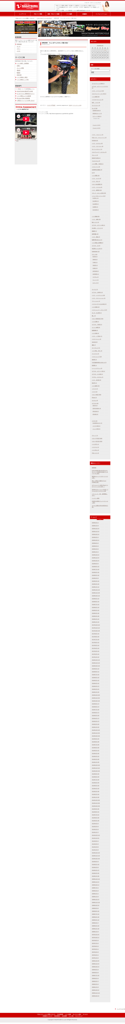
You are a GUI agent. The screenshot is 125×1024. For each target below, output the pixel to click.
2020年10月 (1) (95, 540)
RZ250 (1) (95, 256)
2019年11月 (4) (95, 557)
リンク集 (71, 1016)
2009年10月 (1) (95, 884)
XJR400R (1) (96, 274)
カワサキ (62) (95, 403)
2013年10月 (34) (96, 771)
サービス (85, 1014)
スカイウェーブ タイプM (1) (99, 93)
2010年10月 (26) (96, 858)
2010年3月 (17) (95, 870)
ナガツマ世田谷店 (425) (97, 318)
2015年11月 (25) (96, 698)
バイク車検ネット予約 (23, 79)
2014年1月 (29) (95, 762)
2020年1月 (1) (95, 551)
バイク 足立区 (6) (96, 380)
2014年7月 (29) (95, 744)
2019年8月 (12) (95, 566)
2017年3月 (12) (95, 651)
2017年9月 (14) (95, 633)
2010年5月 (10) (95, 864)
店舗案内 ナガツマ (47, 1016)
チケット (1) (95, 435)
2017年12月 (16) (96, 624)
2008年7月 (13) (95, 914)
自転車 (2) (94, 359)
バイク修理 (69, 14)
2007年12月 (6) (95, 934)
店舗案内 (84, 14)
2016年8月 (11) (95, 671)
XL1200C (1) (96, 201)
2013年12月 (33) (96, 765)
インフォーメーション (101, 14)
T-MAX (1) (95, 262)
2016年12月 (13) (96, 660)
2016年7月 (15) (95, 674)
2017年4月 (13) (95, 648)
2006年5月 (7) (95, 981)
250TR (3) (95, 405)
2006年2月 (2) (95, 984)
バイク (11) (94, 391)
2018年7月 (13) (95, 604)
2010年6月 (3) (95, 861)
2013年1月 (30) (95, 797)
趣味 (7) (94, 345)
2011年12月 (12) (96, 835)
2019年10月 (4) (95, 560)
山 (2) (93, 172)
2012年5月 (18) (95, 820)
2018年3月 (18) (95, 616)
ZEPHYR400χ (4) (97, 408)
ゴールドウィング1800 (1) (98, 83)
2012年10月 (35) (96, 806)
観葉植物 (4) (95, 330)
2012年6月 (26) (95, 817)
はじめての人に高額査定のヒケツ (25, 93)
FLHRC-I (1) (96, 198)
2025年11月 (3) (95, 531)
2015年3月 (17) (95, 721)
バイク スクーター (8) (97, 146)
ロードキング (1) (96, 347)
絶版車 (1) (94, 231)
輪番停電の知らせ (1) (97, 239)
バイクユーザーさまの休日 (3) (99, 304)
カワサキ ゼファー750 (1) (98, 371)
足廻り (18, 65)
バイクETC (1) (95, 444)
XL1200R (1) (96, 204)
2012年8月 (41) (95, 811)
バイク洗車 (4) (95, 333)
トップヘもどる (121, 1009)
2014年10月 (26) (96, 735)
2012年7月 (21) (95, 814)
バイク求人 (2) (95, 450)
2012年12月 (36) (96, 800)
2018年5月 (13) (95, 610)
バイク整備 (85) (96, 216)
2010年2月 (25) (95, 873)
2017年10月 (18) (96, 630)
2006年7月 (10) (95, 975)
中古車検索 (60, 1014)
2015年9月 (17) (95, 703)
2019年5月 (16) (95, 575)
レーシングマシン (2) (97, 368)
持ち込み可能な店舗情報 (23, 98)
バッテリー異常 (95, 498)
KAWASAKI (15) (96, 251)
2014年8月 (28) (95, 741)
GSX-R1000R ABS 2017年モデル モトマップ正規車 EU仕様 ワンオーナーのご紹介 (100, 472)
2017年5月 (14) (95, 645)
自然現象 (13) (95, 234)
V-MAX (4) (95, 268)
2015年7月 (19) (95, 709)
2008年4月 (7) (95, 922)
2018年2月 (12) (95, 619)
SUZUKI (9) (94, 342)
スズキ (18, 51)
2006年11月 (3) (95, 963)
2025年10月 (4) (95, 534)
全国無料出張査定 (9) (97, 169)
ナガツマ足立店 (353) (97, 441)
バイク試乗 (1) (95, 321)
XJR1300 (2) (96, 271)
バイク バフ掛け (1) (97, 336)
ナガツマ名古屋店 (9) (97, 184)
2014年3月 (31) (95, 756)
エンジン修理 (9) (96, 327)
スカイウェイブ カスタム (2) (99, 152)
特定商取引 (57, 1016)
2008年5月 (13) (95, 919)
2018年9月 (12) (95, 598)
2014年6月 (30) (95, 747)
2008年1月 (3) (95, 931)
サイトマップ (78, 1016)
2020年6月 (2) (95, 543)
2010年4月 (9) (95, 867)
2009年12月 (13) (96, 879)
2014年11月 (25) (96, 733)
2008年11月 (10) (96, 902)
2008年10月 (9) (95, 905)
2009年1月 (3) (95, 896)
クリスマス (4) (95, 353)
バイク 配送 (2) (96, 236)
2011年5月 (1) (95, 841)
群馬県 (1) (94, 365)
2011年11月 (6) (95, 838)
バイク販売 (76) (96, 385)
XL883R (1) (95, 206)
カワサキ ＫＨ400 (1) (97, 374)
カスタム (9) (95, 400)
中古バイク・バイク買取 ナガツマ (25, 18)
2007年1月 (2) (95, 957)
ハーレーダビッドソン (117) (98, 196)
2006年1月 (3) (95, 987)
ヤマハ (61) (94, 254)
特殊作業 (19, 75)
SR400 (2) (95, 259)
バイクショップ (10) (97, 356)
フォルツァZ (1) (96, 128)
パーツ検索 (68, 1014)
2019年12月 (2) (95, 554)
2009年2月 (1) (95, 893)
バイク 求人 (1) (96, 181)
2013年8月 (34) (95, 776)
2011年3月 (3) (95, 844)
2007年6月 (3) (95, 946)
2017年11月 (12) (96, 627)
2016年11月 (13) (96, 662)
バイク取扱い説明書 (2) (97, 242)
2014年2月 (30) (95, 759)
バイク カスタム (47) (97, 143)
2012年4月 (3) (95, 823)
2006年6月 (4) (95, 978)
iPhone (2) (94, 397)
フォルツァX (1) (96, 125)
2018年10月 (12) (96, 595)
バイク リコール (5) (97, 187)
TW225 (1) (95, 265)
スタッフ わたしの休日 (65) (99, 193)
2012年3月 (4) (95, 826)
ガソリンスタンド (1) (97, 149)
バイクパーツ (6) (96, 166)
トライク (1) (95, 388)
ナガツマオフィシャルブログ (44, 18)
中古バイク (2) (95, 453)
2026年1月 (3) (95, 525)
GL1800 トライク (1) (97, 228)
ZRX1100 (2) (96, 411)
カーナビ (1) (95, 289)
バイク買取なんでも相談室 (24, 96)
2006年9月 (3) (95, 969)
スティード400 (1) (97, 116)
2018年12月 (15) (96, 589)
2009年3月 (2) (95, 890)
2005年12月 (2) (95, 990)
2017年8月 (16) (95, 636)
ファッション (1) (96, 301)
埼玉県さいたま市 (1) (97, 248)
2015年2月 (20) (95, 724)
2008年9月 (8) (95, 908)
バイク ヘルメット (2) (97, 134)
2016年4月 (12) (95, 683)
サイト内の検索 (95, 68)
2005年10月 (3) (95, 995)
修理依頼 (94, 467)
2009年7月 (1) (95, 887)
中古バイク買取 (38, 14)
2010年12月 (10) (96, 852)
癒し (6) (94, 315)
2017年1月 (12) (95, 657)
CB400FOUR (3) (97, 110)
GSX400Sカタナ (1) (97, 423)
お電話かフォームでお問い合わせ (25, 100)
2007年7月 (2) (95, 943)
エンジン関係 (20, 68)
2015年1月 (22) (95, 727)
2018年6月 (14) (95, 607)
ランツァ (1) (96, 280)
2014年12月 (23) (96, 730)
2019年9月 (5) (95, 563)
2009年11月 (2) (95, 882)
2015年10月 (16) (96, 700)
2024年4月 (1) (95, 537)
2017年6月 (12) (95, 642)
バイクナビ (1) (95, 447)
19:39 (70, 105)
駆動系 (18, 72)
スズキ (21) (94, 420)
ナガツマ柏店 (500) (96, 394)
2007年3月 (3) (95, 952)
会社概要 (64, 1016)
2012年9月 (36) (95, 809)
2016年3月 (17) (95, 686)
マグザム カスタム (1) (97, 377)
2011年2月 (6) (95, 846)
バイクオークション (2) (97, 99)
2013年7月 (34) (95, 779)
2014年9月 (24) (95, 738)
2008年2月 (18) (95, 928)
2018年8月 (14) (95, 601)
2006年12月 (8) (95, 960)
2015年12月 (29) (96, 695)
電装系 (18, 70)
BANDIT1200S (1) (96, 158)
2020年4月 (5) (95, 549)
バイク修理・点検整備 (23, 63)
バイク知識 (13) (96, 307)
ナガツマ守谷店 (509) (97, 438)
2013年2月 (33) (95, 794)
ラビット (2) (95, 155)
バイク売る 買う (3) (97, 350)
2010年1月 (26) (95, 876)
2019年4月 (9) (95, 578)
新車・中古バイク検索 (53, 14)
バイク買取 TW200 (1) (97, 163)
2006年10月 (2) (95, 966)
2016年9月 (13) (95, 668)
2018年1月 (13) (95, 622)
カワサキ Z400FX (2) (97, 292)
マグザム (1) (96, 277)
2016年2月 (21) (95, 689)
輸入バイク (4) (95, 222)
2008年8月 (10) (95, 911)
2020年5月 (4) (95, 546)
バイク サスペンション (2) (98, 298)
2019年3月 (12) (95, 581)
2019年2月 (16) (95, 584)
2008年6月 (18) (95, 917)
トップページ (22, 14)
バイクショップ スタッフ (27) (99, 310)
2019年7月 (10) (95, 569)
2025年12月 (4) (95, 528)
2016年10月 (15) (96, 665)
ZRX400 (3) (95, 414)
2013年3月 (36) (95, 791)
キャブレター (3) (96, 105)
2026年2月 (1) (95, 522)
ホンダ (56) (94, 108)
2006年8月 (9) (95, 972)
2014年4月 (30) (95, 753)
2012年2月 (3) (95, 829)
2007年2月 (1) (95, 955)
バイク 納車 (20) (96, 219)
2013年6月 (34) (95, 782)
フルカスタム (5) (96, 161)
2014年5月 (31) (95, 750)
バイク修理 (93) (96, 96)
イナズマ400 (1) (96, 426)
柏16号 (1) (94, 383)
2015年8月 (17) (95, 706)
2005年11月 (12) (96, 993)
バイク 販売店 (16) (97, 190)
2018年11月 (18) (96, 592)
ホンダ (18, 46)
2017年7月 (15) (95, 639)
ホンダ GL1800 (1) (97, 312)
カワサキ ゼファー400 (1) (98, 225)
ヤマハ (18, 48)
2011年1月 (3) (95, 849)
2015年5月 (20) (95, 715)
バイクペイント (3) (96, 339)
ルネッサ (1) (96, 282)
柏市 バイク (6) (96, 102)
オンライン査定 (77, 1014)
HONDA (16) (95, 140)
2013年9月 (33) (95, 773)
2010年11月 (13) (96, 855)
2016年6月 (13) (95, 677)
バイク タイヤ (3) (96, 178)
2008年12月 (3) (95, 899)
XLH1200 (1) (96, 209)
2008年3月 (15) (95, 925)
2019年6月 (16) (95, 572)
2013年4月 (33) (95, 788)
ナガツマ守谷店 (51, 105)
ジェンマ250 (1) (96, 428)
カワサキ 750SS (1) (97, 324)
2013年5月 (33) (95, 785)
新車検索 (19, 44)
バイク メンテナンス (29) (98, 295)
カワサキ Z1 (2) (96, 245)
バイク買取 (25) (96, 175)
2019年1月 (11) (95, 587)
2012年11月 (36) (96, 803)
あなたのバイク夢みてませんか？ (24, 125)
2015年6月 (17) (95, 712)
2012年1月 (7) (95, 832)
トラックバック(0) (76, 105)
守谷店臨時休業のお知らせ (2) (99, 362)
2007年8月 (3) (95, 940)
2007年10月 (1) (95, 937)
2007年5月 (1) (95, 949)
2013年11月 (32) (96, 768)
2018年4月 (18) (95, 613)
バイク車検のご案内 (22, 77)
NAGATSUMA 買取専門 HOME (25, 91)
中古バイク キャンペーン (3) (99, 137)
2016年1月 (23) (95, 692)
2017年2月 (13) (95, 654)
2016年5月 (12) (95, 680)
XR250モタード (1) (97, 113)
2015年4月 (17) (95, 718)
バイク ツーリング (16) (98, 90)
